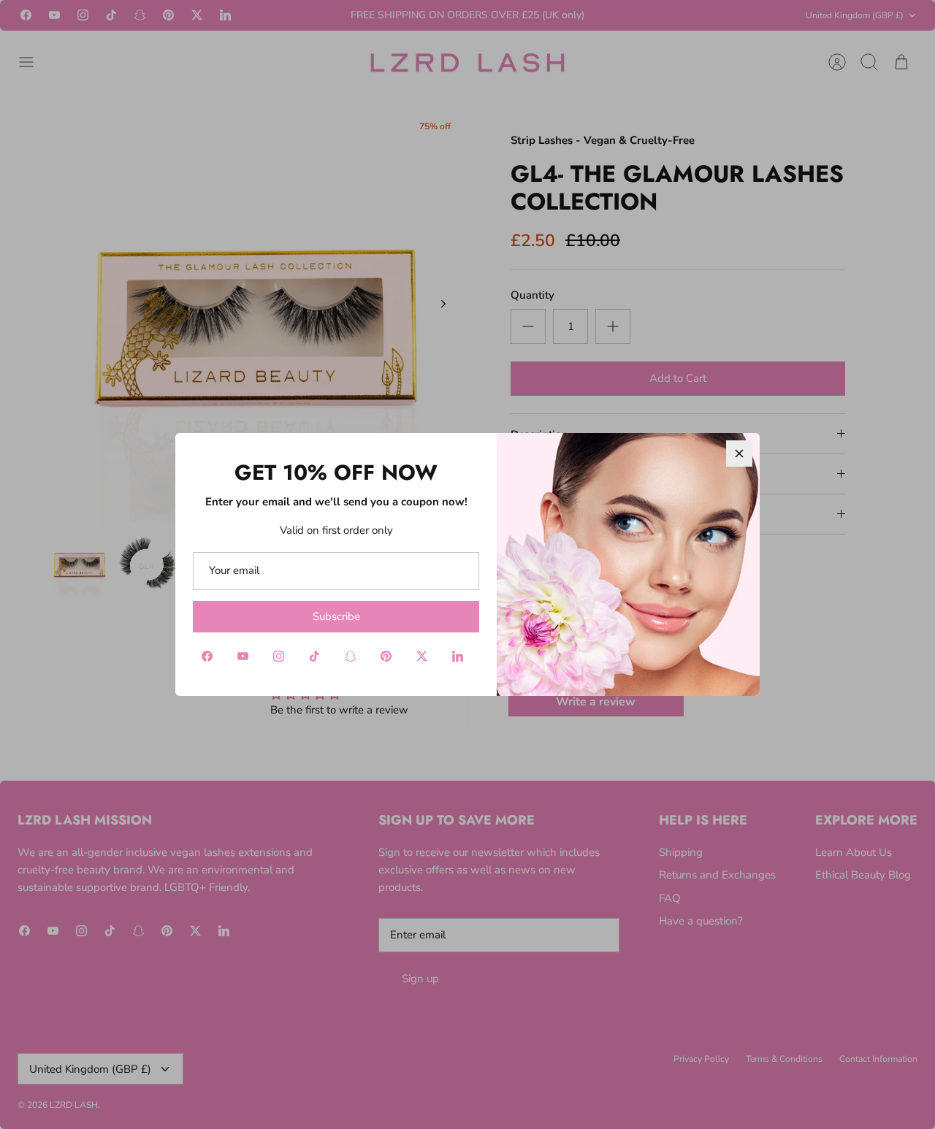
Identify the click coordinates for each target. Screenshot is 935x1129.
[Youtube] (243, 656)
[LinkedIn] (457, 656)
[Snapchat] (350, 656)
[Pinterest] (386, 656)
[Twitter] (422, 656)
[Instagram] (278, 656)
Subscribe (336, 616)
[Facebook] (207, 656)
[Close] (739, 453)
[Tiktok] (314, 656)
